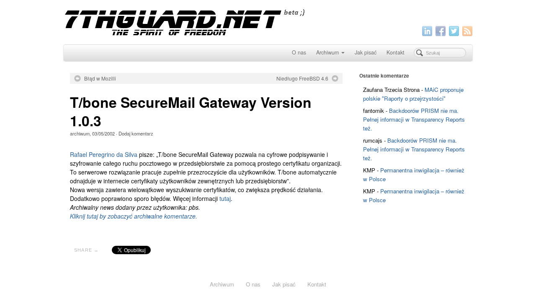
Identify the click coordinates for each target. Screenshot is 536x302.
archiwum (80, 133)
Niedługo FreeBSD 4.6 (302, 78)
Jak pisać (365, 52)
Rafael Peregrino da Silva (103, 154)
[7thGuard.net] (268, 21)
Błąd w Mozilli (100, 78)
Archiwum (327, 52)
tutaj (225, 198)
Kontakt (396, 52)
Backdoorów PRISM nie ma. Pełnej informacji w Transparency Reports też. (414, 119)
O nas (299, 52)
